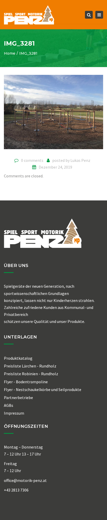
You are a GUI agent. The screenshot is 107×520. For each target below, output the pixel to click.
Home (9, 53)
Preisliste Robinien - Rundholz (31, 373)
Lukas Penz (80, 160)
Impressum (14, 413)
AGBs (8, 405)
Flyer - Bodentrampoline (26, 381)
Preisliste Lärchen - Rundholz (30, 366)
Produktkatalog (18, 358)
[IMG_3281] (53, 114)
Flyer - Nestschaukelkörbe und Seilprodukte (42, 389)
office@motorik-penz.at (25, 480)
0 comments (32, 160)
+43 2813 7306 (16, 490)
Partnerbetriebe (18, 397)
